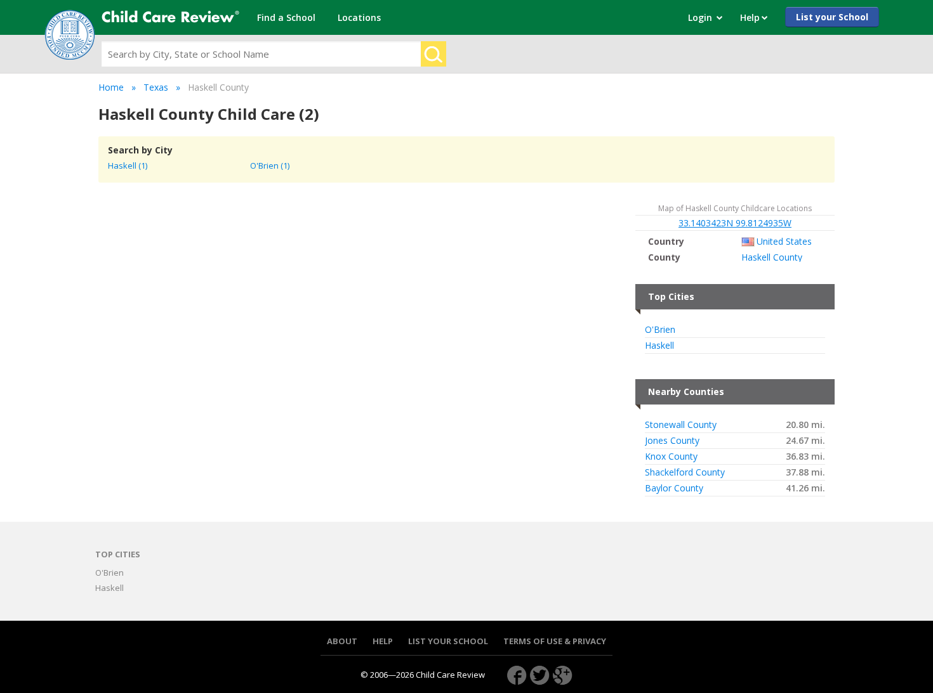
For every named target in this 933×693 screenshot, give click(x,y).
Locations (359, 17)
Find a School (286, 17)
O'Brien (660, 329)
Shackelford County (685, 472)
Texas (155, 87)
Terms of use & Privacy (554, 641)
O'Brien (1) (269, 165)
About (342, 641)
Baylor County (674, 488)
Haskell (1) (127, 165)
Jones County (672, 440)
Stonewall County (681, 424)
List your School (832, 17)
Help (383, 641)
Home (111, 87)
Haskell (659, 345)
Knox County (671, 456)
